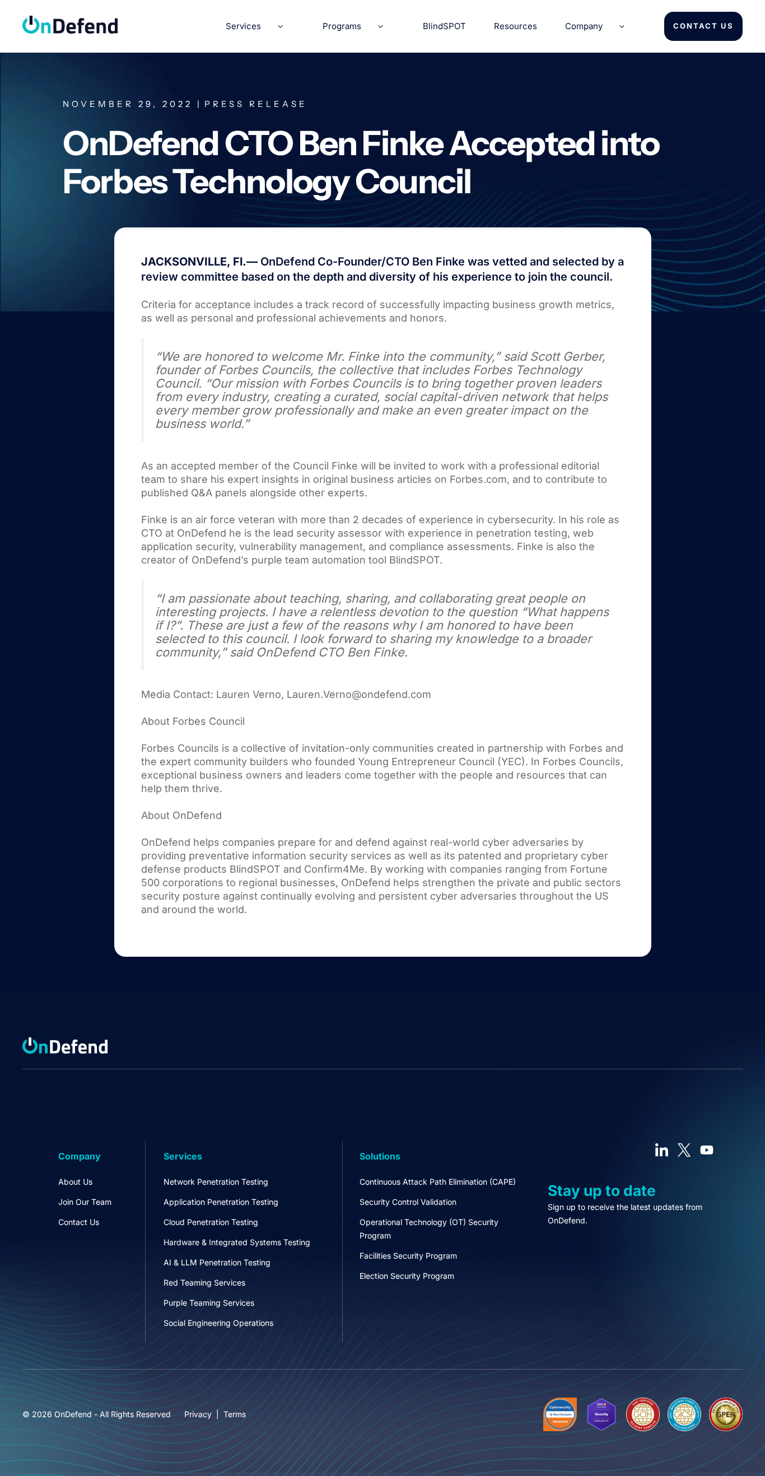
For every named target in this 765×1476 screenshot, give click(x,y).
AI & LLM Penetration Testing (217, 1262)
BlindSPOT (444, 26)
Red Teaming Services (204, 1282)
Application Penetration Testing (221, 1202)
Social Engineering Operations (218, 1323)
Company (584, 26)
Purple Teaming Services (209, 1302)
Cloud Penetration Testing (211, 1222)
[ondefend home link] (70, 30)
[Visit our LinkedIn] (662, 1150)
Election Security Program (407, 1276)
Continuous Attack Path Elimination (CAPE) (438, 1181)
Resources (515, 26)
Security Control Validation (408, 1202)
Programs (342, 26)
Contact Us (703, 25)
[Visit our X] (684, 1150)
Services (243, 26)
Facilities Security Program (408, 1255)
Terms (234, 1414)
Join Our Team (84, 1202)
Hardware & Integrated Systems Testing (237, 1242)
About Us (75, 1181)
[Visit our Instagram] (707, 1150)
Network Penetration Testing (216, 1181)
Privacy (198, 1414)
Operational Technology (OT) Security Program (429, 1228)
